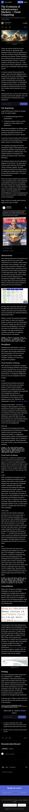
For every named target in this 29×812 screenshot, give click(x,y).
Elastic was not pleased (17, 647)
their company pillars (21, 401)
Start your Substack (11, 805)
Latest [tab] (6, 767)
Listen (25, 23)
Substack (7, 809)
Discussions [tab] (12, 767)
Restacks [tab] (11, 748)
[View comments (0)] (6, 27)
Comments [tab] (4, 748)
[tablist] (7, 748)
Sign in (26, 2)
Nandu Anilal (8, 22)
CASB (22, 529)
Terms (20, 800)
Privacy (16, 800)
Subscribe (20, 2)
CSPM (7, 533)
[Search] (26, 767)
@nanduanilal (14, 705)
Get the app (22, 805)
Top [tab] (3, 767)
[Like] (2, 27)
